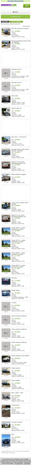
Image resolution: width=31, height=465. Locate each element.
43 (15, 451)
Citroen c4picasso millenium (19, 329)
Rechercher (16, 17)
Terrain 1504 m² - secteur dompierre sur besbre (18, 228)
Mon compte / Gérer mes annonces (16, 0)
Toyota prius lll (15, 405)
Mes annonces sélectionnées (9, 24)
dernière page (5, 452)
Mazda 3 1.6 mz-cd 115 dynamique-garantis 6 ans (19, 162)
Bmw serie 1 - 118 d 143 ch (19, 137)
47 (21, 451)
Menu (16, 12)
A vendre (14, 302)
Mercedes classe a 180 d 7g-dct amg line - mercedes (20, 150)
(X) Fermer (27, 463)
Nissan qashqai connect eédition (20, 355)
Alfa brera (14, 278)
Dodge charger (16, 290)
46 (20, 451)
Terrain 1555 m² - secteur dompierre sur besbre (18, 253)
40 (10, 451)
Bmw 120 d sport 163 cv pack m (20, 28)
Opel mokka (15, 95)
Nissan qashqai (16, 368)
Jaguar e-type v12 (16, 108)
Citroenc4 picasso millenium (19, 316)
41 (12, 451)
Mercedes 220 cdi (16, 69)
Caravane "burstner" (17, 422)
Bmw (13, 434)
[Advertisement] (15, 62)
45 (18, 451)
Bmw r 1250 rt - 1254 (17, 392)
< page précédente (5, 451)
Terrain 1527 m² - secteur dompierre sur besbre (18, 241)
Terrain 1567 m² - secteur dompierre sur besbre (18, 266)
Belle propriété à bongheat (19, 174)
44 (16, 451)
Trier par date (26, 26)
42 (13, 451)
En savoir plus (19, 463)
